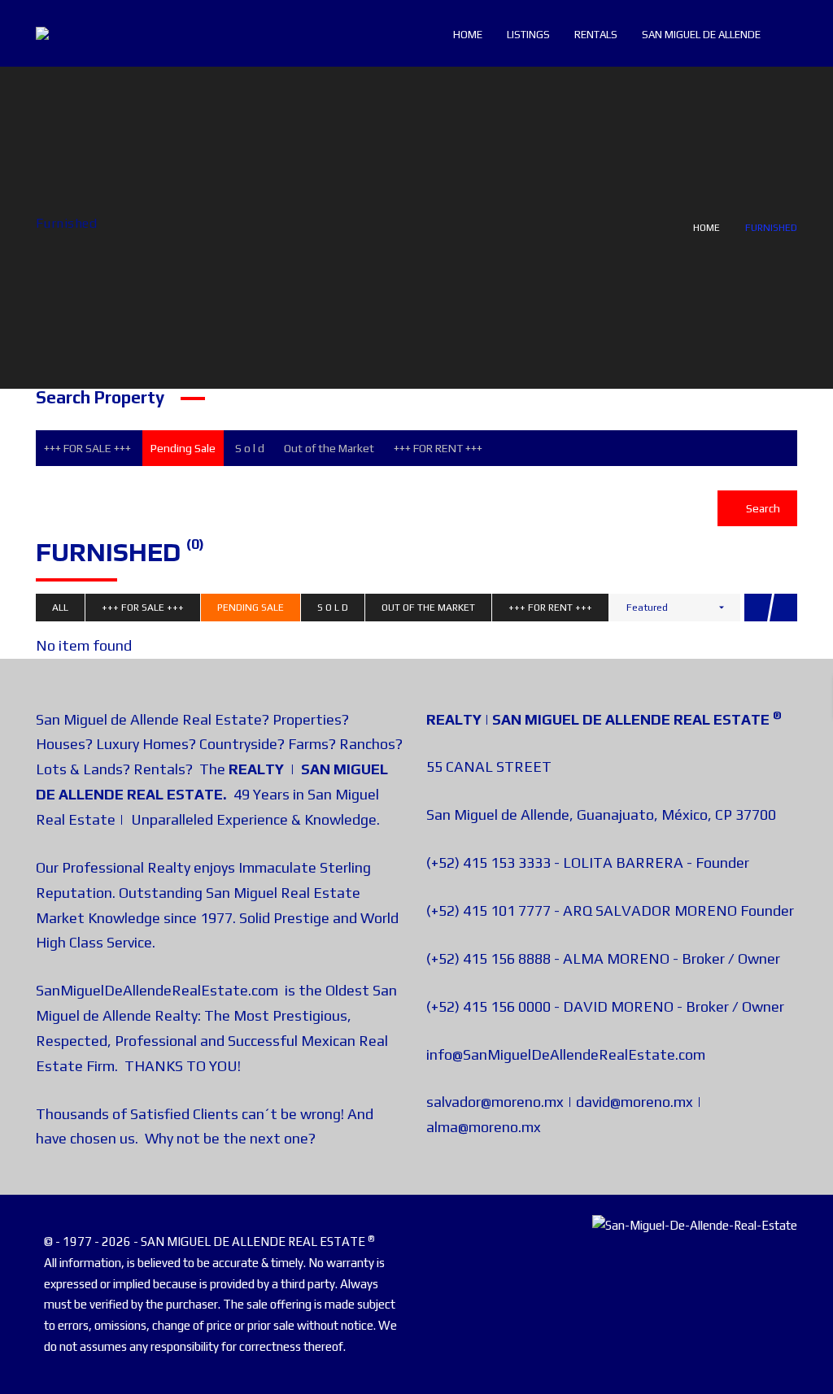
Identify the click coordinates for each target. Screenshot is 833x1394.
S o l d (249, 448)
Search (762, 508)
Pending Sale (183, 448)
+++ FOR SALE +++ (87, 448)
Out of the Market (329, 448)
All (60, 607)
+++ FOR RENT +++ (438, 448)
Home (706, 227)
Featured (647, 607)
